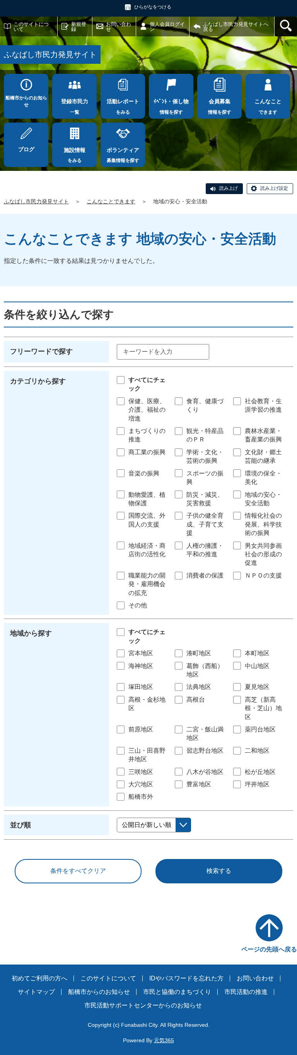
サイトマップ (36, 992)
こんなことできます (111, 201)
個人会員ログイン (167, 26)
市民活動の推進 (246, 992)
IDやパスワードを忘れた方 (186, 978)
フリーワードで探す (41, 351)
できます (268, 106)
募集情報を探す (123, 155)
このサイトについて (31, 26)
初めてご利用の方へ (39, 978)
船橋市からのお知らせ (26, 101)
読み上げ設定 (274, 188)
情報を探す (171, 106)
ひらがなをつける (152, 7)
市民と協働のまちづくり (177, 992)
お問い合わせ (118, 26)
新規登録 (78, 26)
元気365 (164, 1040)
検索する (219, 871)
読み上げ (228, 188)
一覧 (74, 106)
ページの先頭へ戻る (269, 949)
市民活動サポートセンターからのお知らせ (143, 1005)
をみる (123, 106)
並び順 (20, 825)
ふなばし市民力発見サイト (36, 201)
